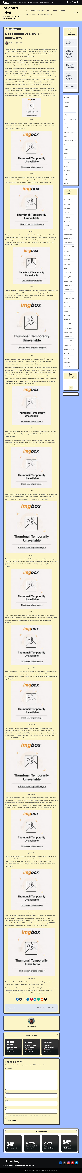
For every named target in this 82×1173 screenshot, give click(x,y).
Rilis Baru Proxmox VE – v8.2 (45, 1008)
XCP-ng (66, 183)
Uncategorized (68, 162)
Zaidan (13, 43)
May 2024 (67, 315)
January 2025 (68, 281)
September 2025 (69, 247)
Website (7, 1108)
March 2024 (67, 324)
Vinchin (66, 166)
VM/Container (31, 14)
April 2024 (67, 319)
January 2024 (68, 332)
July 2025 (67, 255)
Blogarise (45, 1170)
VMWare (66, 175)
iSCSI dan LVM (12, 1047)
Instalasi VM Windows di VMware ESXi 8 (68, 1148)
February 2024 (68, 328)
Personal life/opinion (37, 10)
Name (7, 1092)
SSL (65, 157)
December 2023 (68, 336)
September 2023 (69, 349)
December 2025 (68, 234)
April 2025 (67, 268)
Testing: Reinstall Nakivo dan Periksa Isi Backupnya (50, 1149)
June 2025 (67, 260)
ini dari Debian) (24, 82)
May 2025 (67, 264)
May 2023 (67, 366)
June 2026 (67, 208)
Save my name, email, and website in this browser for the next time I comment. (29, 1116)
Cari (71, 387)
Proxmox (62, 10)
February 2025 (68, 277)
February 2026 (68, 225)
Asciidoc (66, 102)
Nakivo (49, 1042)
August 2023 (67, 354)
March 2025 (67, 272)
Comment (8, 1068)
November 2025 (68, 238)
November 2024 (68, 289)
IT (27, 10)
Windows (66, 179)
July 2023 (67, 358)
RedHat (66, 149)
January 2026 (68, 230)
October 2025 (68, 242)
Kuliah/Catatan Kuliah (45, 14)
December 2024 (68, 285)
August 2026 (67, 200)
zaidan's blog (10, 10)
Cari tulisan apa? (71, 376)
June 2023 (67, 362)
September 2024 (69, 298)
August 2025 (67, 251)
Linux (47, 10)
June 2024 (67, 311)
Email (7, 1100)
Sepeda (54, 10)
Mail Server (67, 128)
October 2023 (68, 345)
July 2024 (67, 307)
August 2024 (67, 302)
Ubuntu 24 (12, 1008)
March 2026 (67, 221)
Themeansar (53, 1170)
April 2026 (67, 217)
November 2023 (68, 341)
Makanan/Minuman (69, 132)
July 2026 (67, 204)
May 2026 (67, 213)
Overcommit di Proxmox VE (30, 1046)
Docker (66, 106)
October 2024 (68, 294)
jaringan (66, 115)
